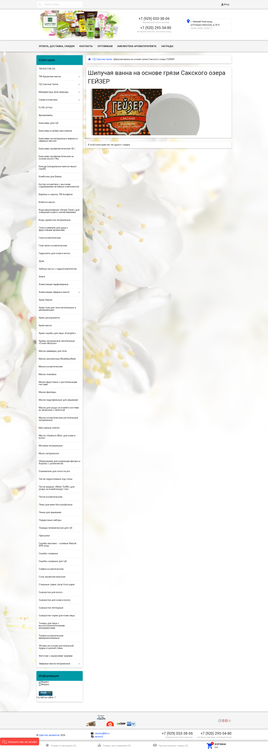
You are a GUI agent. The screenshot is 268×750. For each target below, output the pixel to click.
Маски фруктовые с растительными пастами (58, 383)
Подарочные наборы (50, 520)
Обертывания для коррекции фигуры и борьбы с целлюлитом (59, 462)
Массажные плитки (49, 427)
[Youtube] (230, 720)
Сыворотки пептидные (51, 607)
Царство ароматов (49, 735)
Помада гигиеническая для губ (55, 527)
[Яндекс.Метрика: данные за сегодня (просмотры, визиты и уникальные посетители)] (44, 682)
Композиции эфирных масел (54, 292)
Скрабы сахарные (48, 553)
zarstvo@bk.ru (100, 733)
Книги (42, 276)
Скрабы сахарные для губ (53, 561)
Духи (41, 261)
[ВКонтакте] (220, 720)
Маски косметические (51, 366)
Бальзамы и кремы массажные (55, 130)
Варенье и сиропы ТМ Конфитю (56, 194)
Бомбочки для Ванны (50, 176)
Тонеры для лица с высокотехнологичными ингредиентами (52, 625)
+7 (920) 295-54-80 (155, 28)
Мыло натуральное (49, 453)
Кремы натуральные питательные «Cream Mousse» (57, 342)
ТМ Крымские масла (50, 76)
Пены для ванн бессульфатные (55, 504)
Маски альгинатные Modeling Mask (57, 358)
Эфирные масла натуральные (54, 663)
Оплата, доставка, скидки (57, 46)
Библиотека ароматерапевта (136, 46)
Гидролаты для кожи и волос (54, 253)
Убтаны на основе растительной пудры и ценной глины (56, 646)
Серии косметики (48, 99)
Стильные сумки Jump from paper (57, 584)
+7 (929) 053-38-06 (154, 18)
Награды (167, 46)
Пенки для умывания (50, 512)
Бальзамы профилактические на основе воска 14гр (56, 157)
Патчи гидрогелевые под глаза (55, 479)
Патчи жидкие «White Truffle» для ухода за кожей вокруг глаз (56, 487)
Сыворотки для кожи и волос (55, 600)
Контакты (86, 46)
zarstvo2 (98, 736)
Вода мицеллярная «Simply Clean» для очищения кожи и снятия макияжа (59, 211)
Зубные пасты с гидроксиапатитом (58, 268)
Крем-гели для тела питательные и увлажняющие (57, 308)
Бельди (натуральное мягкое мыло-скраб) (58, 167)
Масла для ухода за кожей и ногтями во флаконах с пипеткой (59, 408)
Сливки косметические (51, 569)
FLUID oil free (45, 107)
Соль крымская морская (52, 576)
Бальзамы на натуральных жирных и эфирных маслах (58, 139)
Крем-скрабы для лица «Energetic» (57, 333)
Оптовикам (105, 46)
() (60, 745)
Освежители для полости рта (54, 471)
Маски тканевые (47, 374)
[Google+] (223, 720)
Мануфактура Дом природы (54, 92)
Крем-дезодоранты (49, 317)
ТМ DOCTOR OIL (47, 68)
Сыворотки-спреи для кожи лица (57, 615)
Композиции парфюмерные (53, 284)
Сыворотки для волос (51, 592)
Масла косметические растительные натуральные (58, 418)
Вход (225, 4)
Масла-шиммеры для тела (53, 351)
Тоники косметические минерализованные (51, 636)
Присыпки (44, 535)
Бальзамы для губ (48, 123)
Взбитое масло (47, 202)
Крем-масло (45, 325)
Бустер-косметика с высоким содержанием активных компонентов (59, 185)
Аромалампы (46, 115)
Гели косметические (50, 237)
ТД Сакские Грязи (48, 84)
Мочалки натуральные (51, 445)
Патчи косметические (50, 496)
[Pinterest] (226, 720)
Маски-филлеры (47, 392)
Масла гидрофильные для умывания (58, 400)
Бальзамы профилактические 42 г (57, 148)
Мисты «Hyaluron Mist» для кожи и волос (57, 436)
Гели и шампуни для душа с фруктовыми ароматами (53, 228)
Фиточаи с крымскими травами (55, 655)
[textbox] (59, 4)
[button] (19, 741)
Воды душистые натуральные (55, 220)
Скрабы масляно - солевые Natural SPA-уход (57, 544)
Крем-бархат (46, 299)
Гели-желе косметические (53, 245)
